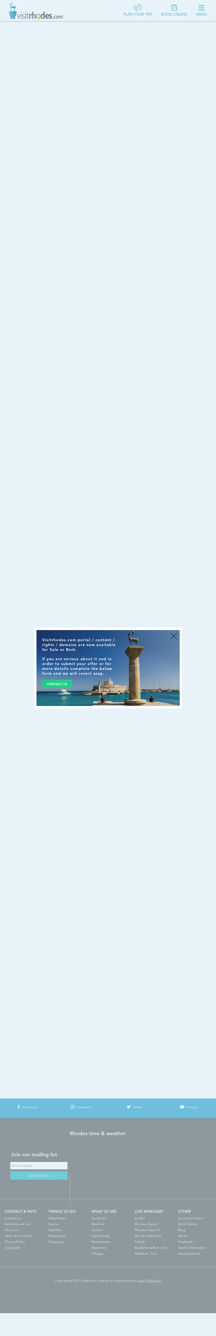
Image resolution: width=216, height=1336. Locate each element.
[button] (174, 636)
